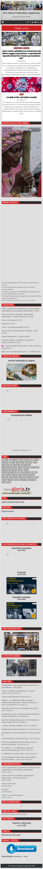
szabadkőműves (16, 475)
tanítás (4, 480)
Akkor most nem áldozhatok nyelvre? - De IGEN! (19, 351)
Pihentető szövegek (11, 834)
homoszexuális (26, 465)
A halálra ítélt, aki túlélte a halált (21, 97)
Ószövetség (23, 480)
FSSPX (35, 462)
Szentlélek (31, 475)
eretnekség (5, 462)
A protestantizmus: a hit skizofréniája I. (15, 738)
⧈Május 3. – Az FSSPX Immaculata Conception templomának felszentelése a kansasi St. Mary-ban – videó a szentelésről (20, 703)
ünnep (8, 482)
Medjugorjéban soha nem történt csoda (15, 729)
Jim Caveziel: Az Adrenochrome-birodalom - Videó (20, 331)
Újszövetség (32, 480)
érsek (3, 482)
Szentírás (22, 477)
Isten (15, 467)
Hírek (21, 94)
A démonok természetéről (11, 697)
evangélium (29, 462)
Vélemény (26, 48)
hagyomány (5, 465)
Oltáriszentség (26, 472)
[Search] (40, 22)
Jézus (19, 467)
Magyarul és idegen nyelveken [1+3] (14, 814)
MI (19, 472)
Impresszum (8, 511)
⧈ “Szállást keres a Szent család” (13, 753)
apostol (14, 460)
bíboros (26, 460)
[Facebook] (30, 22)
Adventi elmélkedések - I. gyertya (13, 336)
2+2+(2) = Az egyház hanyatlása (12, 327)
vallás (16, 480)
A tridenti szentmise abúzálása (12, 725)
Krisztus (4, 470)
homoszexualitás (15, 465)
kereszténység (34, 467)
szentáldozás (13, 477)
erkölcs (12, 462)
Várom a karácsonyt (9, 320)
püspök (8, 475)
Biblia (20, 460)
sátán (36, 477)
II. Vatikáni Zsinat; (7, 467)
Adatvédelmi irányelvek (13, 502)
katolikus (26, 467)
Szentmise (5, 477)
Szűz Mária (30, 477)
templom (10, 480)
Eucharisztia (20, 462)
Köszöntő (5, 323)
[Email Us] (35, 22)
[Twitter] (28, 22)
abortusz (5, 460)
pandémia (34, 472)
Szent (24, 475)
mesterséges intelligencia (9, 472)
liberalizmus (12, 470)
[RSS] (38, 22)
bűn (31, 460)
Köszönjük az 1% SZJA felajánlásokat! (15, 733)
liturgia (20, 470)
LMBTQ (26, 470)
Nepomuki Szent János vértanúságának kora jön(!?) (20, 708)
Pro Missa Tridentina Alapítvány (21, 12)
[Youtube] (32, 22)
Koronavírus (18, 48)
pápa (3, 475)
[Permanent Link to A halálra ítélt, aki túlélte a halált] (21, 84)
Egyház (36, 460)
